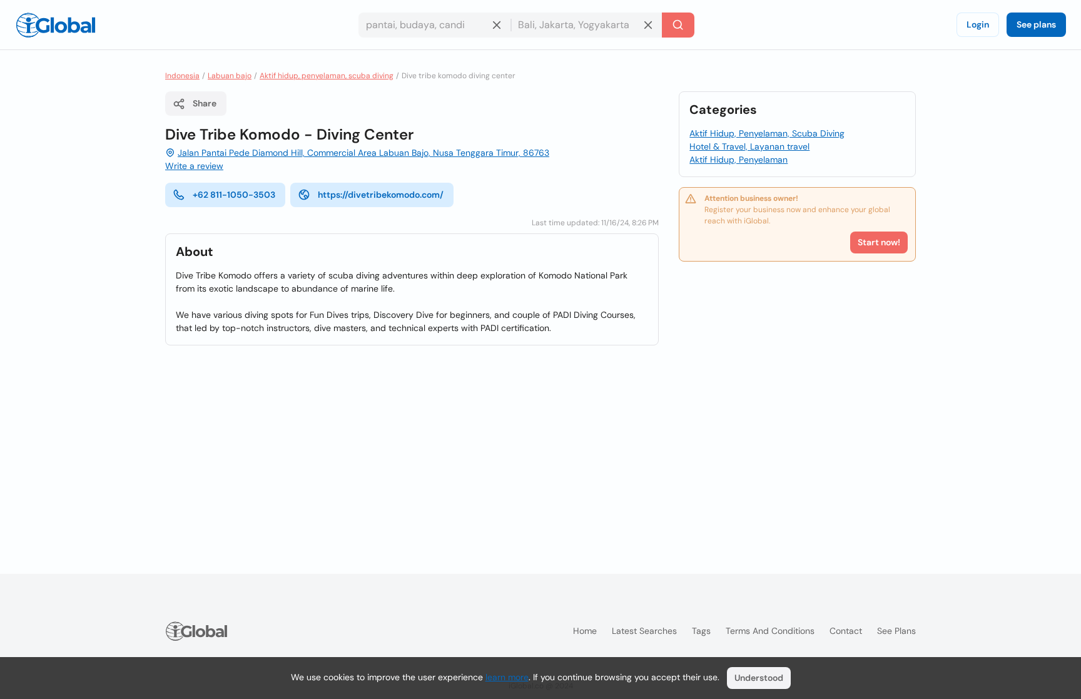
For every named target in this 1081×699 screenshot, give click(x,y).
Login (978, 24)
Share (204, 103)
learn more (507, 677)
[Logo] (55, 25)
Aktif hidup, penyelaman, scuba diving (326, 76)
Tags (701, 630)
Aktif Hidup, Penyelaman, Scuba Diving (767, 133)
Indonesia (182, 76)
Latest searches (644, 630)
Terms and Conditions (770, 630)
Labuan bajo (229, 76)
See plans (1036, 24)
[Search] (678, 25)
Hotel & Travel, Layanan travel (749, 146)
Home (585, 630)
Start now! (879, 242)
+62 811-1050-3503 (234, 194)
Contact (846, 630)
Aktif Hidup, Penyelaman (738, 159)
